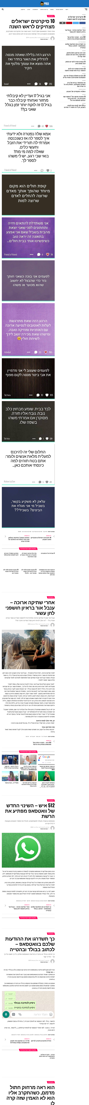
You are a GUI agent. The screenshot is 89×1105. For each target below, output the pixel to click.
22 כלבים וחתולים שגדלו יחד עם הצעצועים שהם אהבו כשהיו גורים (74, 76)
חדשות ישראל (59, 9)
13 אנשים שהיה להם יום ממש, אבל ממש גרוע (75, 62)
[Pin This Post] (69, 23)
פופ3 (19, 531)
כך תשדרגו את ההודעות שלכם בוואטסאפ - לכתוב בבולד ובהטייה (75, 45)
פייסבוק (23, 9)
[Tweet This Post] (76, 23)
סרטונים (80, 89)
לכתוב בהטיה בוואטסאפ (27, 1034)
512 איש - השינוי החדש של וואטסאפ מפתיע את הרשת (76, 38)
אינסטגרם (35, 9)
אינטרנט (84, 14)
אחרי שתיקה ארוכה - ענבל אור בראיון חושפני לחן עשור (75, 31)
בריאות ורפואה (44, 9)
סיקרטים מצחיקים (36, 531)
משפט (52, 9)
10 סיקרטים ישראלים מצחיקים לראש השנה (76, 18)
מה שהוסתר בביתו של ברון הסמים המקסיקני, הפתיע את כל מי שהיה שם (74, 84)
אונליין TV (43, 736)
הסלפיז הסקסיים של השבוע (76, 91)
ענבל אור (32, 736)
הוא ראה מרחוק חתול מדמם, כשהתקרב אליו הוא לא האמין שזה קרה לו (76, 54)
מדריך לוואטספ (15, 1034)
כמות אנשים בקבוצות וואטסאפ (38, 900)
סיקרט (44, 531)
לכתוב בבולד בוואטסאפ (40, 1034)
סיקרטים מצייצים (26, 531)
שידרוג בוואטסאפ (20, 900)
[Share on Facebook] (82, 23)
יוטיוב (28, 9)
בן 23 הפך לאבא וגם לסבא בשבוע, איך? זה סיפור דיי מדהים (74, 106)
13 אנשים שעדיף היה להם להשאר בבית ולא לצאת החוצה (75, 69)
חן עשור (38, 736)
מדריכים (80, 42)
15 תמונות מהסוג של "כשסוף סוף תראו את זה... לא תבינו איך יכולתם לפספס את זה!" (74, 98)
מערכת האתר (44, 39)
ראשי (66, 9)
